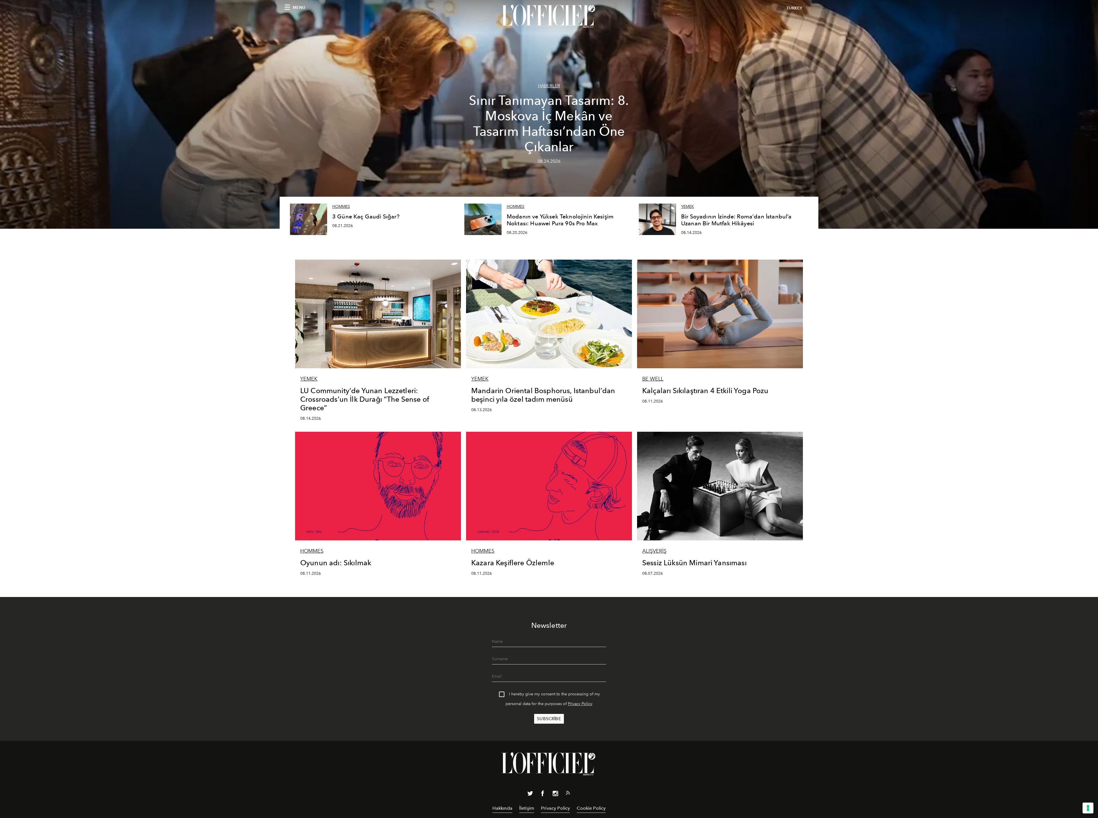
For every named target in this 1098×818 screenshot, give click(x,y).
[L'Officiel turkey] (549, 16)
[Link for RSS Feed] (568, 794)
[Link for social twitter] (530, 794)
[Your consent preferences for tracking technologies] (1088, 808)
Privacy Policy (580, 703)
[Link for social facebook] (543, 794)
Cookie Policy (591, 808)
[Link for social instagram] (555, 794)
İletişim (526, 808)
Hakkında (502, 808)
